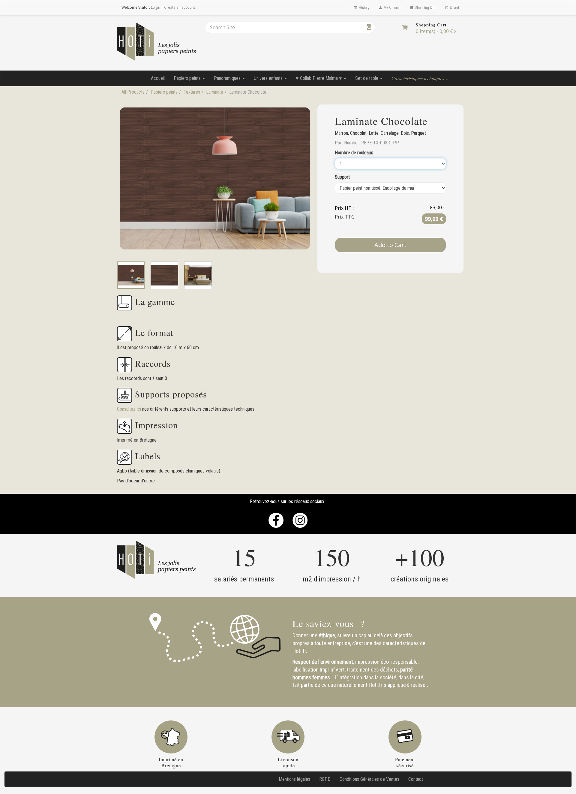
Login (155, 7)
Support (342, 177)
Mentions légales (294, 779)
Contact (415, 779)
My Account (391, 8)
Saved (454, 8)
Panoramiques (228, 78)
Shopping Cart (425, 8)
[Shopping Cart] (404, 27)
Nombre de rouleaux (354, 152)
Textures (192, 92)
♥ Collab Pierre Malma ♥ (319, 78)
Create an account (179, 7)
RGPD (325, 779)
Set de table (367, 78)
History (363, 8)
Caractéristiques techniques (418, 78)
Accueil (158, 78)
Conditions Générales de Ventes (369, 779)
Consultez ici (129, 409)
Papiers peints (188, 78)
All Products (133, 92)
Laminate (214, 92)
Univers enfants (269, 78)
